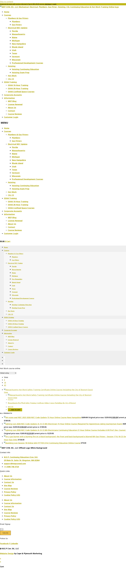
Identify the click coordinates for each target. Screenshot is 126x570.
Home (6, 12)
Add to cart (15, 409)
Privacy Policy (10, 492)
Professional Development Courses (27, 63)
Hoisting (11, 66)
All (5, 385)
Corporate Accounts (13, 95)
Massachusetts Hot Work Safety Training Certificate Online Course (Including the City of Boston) (42, 403)
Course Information (12, 479)
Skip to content (6, 1)
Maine (14, 37)
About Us (12, 107)
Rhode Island (17, 47)
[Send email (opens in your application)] (4, 364)
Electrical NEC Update (17, 28)
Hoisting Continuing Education (25, 69)
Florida (15, 31)
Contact (11, 111)
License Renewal (15, 104)
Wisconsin (16, 60)
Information (9, 98)
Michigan (16, 40)
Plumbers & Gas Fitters (18, 18)
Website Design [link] (7, 553)
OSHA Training (10, 82)
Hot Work (12, 75)
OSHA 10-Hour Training (18, 85)
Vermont (16, 56)
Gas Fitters (17, 24)
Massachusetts (18, 34)
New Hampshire (19, 44)
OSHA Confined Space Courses (21, 91)
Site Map (8, 485)
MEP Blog (12, 101)
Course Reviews (15, 114)
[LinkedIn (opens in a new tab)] (4, 361)
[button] (63, 123)
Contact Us (9, 482)
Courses (7, 15)
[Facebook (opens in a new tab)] (4, 357)
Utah (14, 50)
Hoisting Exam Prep (20, 72)
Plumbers (16, 21)
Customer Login (11, 117)
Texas (14, 53)
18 (5, 382)
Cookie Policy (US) (12, 495)
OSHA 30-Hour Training (18, 88)
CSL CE (11, 79)
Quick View (12, 397)
